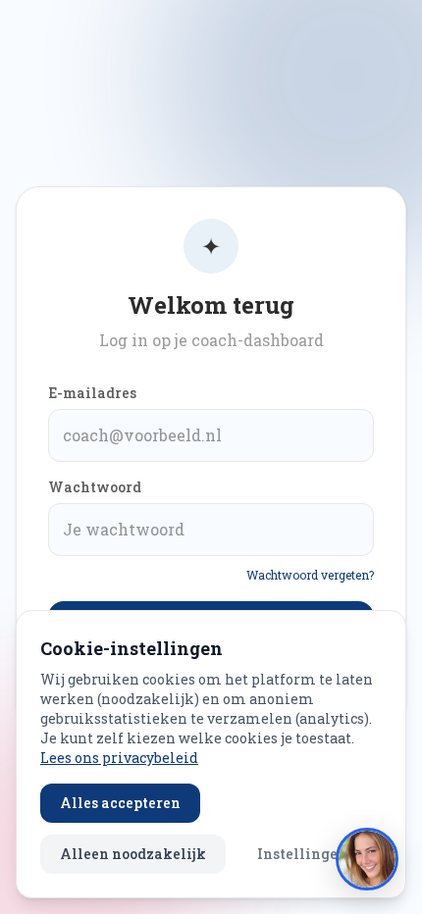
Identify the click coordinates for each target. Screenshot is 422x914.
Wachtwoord (94, 487)
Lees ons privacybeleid (119, 757)
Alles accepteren (120, 802)
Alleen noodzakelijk (133, 853)
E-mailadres (92, 392)
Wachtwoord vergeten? (310, 575)
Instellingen (302, 853)
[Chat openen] (367, 859)
